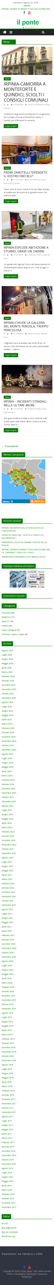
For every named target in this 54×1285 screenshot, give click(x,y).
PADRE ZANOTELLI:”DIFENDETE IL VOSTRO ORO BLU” (25, 174)
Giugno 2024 (7, 762)
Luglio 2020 (7, 965)
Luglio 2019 (7, 1017)
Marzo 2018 (7, 1086)
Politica (5, 625)
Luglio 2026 (7, 654)
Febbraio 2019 (8, 1038)
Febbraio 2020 (8, 987)
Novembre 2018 (9, 1051)
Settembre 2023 (9, 801)
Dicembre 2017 (8, 1099)
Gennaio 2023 (8, 836)
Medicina (6, 617)
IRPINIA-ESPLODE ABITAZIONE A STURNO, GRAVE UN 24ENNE (26, 249)
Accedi (4, 1223)
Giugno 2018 (7, 1073)
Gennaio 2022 (8, 887)
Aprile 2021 (7, 926)
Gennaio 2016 (8, 1198)
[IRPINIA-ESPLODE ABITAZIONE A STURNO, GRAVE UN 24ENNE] (27, 212)
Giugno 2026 (7, 659)
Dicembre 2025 (8, 685)
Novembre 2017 (9, 1103)
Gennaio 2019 (8, 1043)
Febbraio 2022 (8, 883)
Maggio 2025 (7, 715)
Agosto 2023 (7, 805)
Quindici (7, 108)
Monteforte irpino (43, 104)
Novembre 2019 (9, 1000)
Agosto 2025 (7, 702)
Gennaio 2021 (8, 939)
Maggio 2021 (7, 922)
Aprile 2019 (7, 1030)
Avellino (30, 333)
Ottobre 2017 (8, 1108)
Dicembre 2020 (8, 944)
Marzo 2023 (7, 827)
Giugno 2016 (7, 1177)
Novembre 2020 (9, 948)
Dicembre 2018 (8, 1047)
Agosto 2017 (7, 1116)
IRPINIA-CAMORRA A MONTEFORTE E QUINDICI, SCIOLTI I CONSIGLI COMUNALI (26, 92)
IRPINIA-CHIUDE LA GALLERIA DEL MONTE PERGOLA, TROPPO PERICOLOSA (26, 326)
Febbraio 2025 (8, 728)
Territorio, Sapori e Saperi (13, 634)
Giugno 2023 (7, 814)
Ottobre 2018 (8, 1056)
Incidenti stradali (33, 409)
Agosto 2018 (7, 1064)
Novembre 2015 (9, 1207)
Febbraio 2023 (8, 831)
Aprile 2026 (7, 667)
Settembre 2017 (9, 1112)
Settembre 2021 (9, 905)
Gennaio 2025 (8, 732)
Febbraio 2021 (8, 935)
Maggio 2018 (7, 1077)
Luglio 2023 (7, 810)
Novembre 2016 (9, 1155)
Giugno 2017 (7, 1125)
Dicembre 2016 (8, 1151)
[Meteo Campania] (23, 461)
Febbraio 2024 (8, 780)
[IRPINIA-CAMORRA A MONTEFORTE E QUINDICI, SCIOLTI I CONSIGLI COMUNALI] (27, 48)
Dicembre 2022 (8, 840)
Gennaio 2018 (8, 1095)
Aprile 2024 (7, 771)
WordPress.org (8, 1236)
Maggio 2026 (7, 663)
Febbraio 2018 (8, 1090)
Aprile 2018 (7, 1082)
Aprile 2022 (7, 875)
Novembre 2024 (9, 741)
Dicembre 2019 (8, 995)
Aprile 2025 (7, 719)
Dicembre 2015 (8, 1202)
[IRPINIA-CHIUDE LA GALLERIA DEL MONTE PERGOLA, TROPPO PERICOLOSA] (27, 287)
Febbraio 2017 (8, 1142)
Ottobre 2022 (8, 849)
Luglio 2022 (7, 862)
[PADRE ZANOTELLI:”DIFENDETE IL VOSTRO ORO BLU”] (27, 137)
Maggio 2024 (7, 767)
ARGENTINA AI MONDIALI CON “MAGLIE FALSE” (24, 556)
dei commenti (10, 1232)
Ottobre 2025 (8, 693)
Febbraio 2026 (8, 676)
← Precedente (10, 446)
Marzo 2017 (7, 1138)
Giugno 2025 (7, 711)
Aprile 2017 (7, 1133)
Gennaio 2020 (8, 991)
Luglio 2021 (7, 913)
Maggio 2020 (7, 974)
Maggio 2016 (7, 1181)
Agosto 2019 (7, 1013)
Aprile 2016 (7, 1185)
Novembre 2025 (9, 689)
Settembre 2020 (9, 957)
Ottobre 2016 (8, 1159)
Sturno (39, 255)
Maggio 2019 (7, 1026)
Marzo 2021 (7, 931)
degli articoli (9, 1227)
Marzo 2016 (7, 1190)
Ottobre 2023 (8, 797)
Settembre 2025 (9, 698)
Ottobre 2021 (8, 900)
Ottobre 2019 (8, 1004)
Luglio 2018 (7, 1069)
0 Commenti (18, 104)
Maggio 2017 (7, 1129)
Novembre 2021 (9, 896)
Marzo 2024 (7, 775)
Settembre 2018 (9, 1060)
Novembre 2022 (9, 844)
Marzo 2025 (7, 723)
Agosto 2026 (7, 650)
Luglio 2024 (7, 758)
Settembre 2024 (9, 749)
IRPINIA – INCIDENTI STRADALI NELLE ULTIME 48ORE (25, 403)
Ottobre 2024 (8, 745)
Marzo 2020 (7, 982)
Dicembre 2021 (8, 892)
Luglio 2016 (7, 1172)
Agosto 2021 (7, 909)
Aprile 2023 (7, 823)
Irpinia (43, 179)
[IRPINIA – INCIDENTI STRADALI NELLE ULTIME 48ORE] (27, 366)
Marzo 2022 (7, 879)
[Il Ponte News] (27, 21)
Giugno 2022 (7, 866)
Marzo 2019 (7, 1034)
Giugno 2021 (7, 918)
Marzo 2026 (7, 672)
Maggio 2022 (7, 870)
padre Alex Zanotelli (12, 183)
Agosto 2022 (7, 857)
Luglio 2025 (7, 706)
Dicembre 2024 (8, 736)
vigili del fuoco (9, 412)
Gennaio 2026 (8, 680)
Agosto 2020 (7, 961)
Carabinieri (31, 255)
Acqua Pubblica (33, 179)
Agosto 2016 (7, 1168)
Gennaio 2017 (8, 1146)
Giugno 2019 (7, 1021)
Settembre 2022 (9, 853)
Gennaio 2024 (8, 784)
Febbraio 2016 (8, 1194)
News (7, 79)
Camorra (30, 104)
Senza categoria (9, 630)
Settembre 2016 (9, 1164)
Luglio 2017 (7, 1120)
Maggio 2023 (7, 818)
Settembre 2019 (9, 1008)
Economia (6, 612)
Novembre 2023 (9, 793)
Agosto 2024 (7, 754)
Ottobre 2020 (8, 952)
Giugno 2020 (7, 969)
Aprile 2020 (7, 978)
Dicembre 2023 (8, 788)
